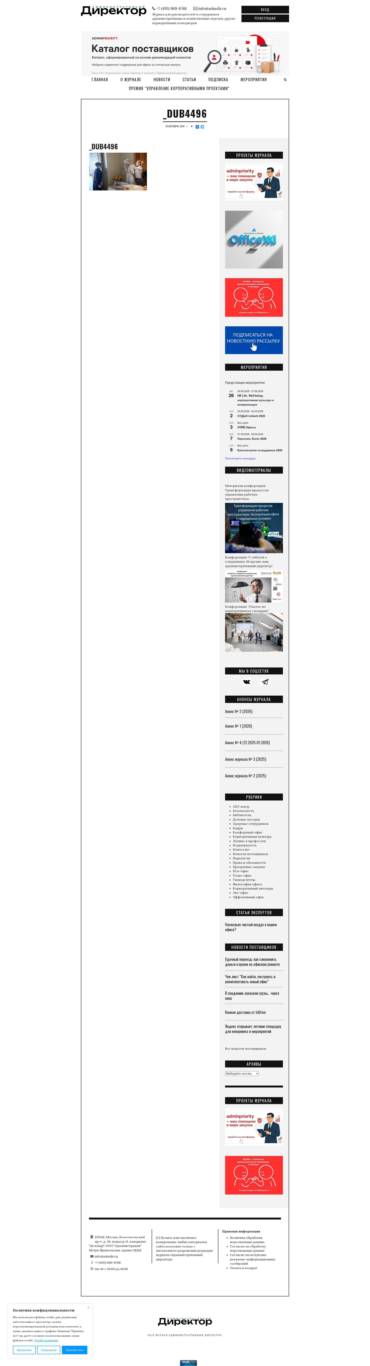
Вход (265, 9)
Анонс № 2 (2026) (238, 711)
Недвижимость (245, 845)
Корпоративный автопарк (253, 888)
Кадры (238, 828)
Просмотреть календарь (240, 458)
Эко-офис (240, 893)
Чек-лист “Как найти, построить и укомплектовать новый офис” (250, 979)
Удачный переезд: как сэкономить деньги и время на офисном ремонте (252, 961)
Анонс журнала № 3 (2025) (245, 759)
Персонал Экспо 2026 (252, 438)
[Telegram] (202, 127)
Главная (100, 79)
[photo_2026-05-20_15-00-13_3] (185, 53)
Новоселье (241, 849)
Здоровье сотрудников (250, 824)
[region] (50, 1331)
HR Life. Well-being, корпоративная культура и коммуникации (255, 400)
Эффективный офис (248, 897)
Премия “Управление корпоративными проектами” (179, 88)
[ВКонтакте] (197, 127)
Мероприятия (254, 79)
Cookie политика (46, 1340)
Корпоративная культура (252, 836)
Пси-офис (241, 871)
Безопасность (243, 811)
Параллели (241, 858)
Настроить (24, 1350)
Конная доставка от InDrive (245, 1012)
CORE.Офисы (246, 427)
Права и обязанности (249, 862)
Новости (162, 79)
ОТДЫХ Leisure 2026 (251, 416)
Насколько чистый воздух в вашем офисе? (251, 927)
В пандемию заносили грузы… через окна (252, 996)
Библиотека (242, 815)
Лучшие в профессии (249, 841)
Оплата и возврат (243, 1268)
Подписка (218, 79)
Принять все (74, 1350)
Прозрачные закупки (249, 867)
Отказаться (48, 1350)
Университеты (244, 880)
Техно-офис (242, 875)
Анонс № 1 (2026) (238, 725)
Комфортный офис (247, 832)
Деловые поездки (246, 819)
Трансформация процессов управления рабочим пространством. (246, 494)
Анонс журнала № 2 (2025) (245, 775)
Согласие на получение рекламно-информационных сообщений (252, 1259)
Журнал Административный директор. (189, 1335)
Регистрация (265, 18)
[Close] (88, 1307)
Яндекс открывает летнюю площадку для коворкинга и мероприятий (253, 1029)
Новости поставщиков (250, 854)
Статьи (189, 79)
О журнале (130, 79)
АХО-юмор (241, 806)
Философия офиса (247, 884)
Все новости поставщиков (245, 1048)
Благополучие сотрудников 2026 (259, 450)
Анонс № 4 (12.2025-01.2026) (247, 742)
